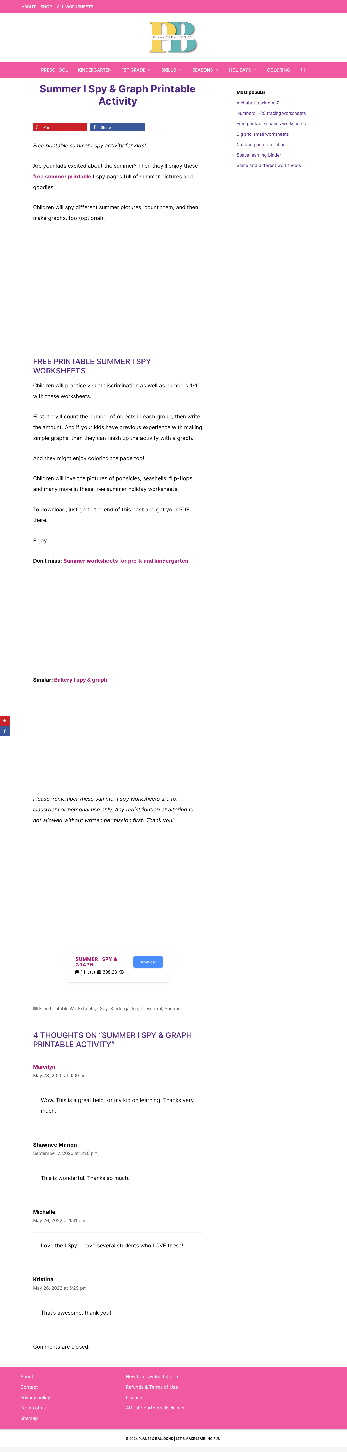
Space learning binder (258, 155)
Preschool (54, 70)
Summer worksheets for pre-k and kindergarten (125, 561)
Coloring (278, 70)
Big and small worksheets (262, 134)
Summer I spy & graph (96, 962)
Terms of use (34, 1408)
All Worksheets (75, 6)
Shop (46, 6)
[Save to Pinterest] (5, 721)
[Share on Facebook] (5, 731)
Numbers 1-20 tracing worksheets (271, 113)
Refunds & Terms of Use (152, 1387)
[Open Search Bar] (303, 70)
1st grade (133, 70)
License (134, 1397)
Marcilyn (44, 1067)
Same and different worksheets (268, 165)
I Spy (102, 1008)
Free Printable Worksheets (67, 1008)
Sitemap (29, 1418)
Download (148, 962)
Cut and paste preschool (261, 144)
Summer (173, 1008)
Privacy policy (35, 1397)
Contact (29, 1387)
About (29, 6)
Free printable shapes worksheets (271, 123)
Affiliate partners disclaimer (155, 1408)
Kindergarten (95, 70)
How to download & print (153, 1376)
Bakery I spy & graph (80, 679)
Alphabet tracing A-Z (257, 102)
